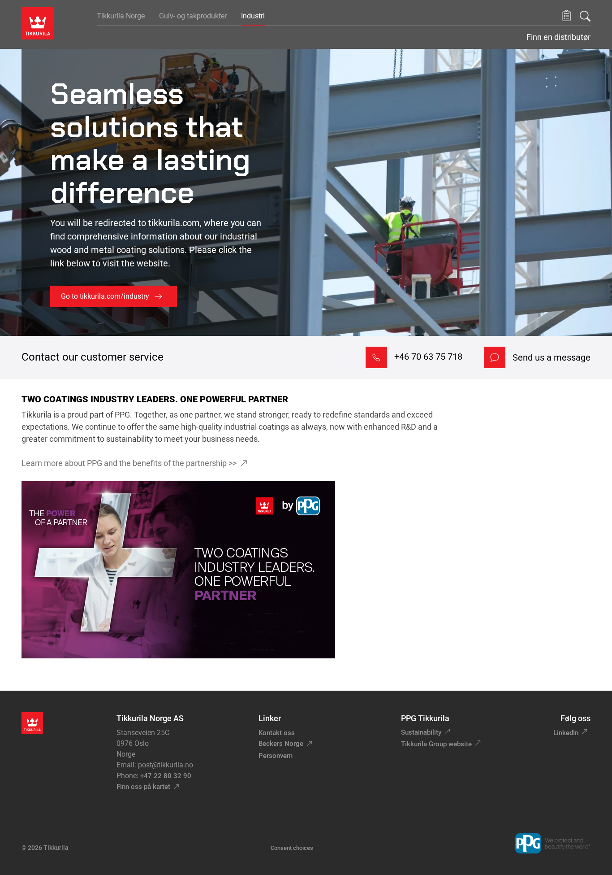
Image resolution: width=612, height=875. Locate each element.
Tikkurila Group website (436, 744)
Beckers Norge (281, 744)
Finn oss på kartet (143, 787)
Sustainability (421, 732)
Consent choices (292, 848)
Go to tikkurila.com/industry (105, 296)
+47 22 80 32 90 (165, 776)
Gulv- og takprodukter (193, 16)
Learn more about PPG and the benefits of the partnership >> (129, 463)
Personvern (276, 756)
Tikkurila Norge (121, 16)
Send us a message (551, 357)
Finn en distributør (558, 37)
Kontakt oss (277, 733)
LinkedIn (565, 733)
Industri (253, 16)
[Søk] (585, 16)
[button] (566, 16)
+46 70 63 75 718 (428, 356)
